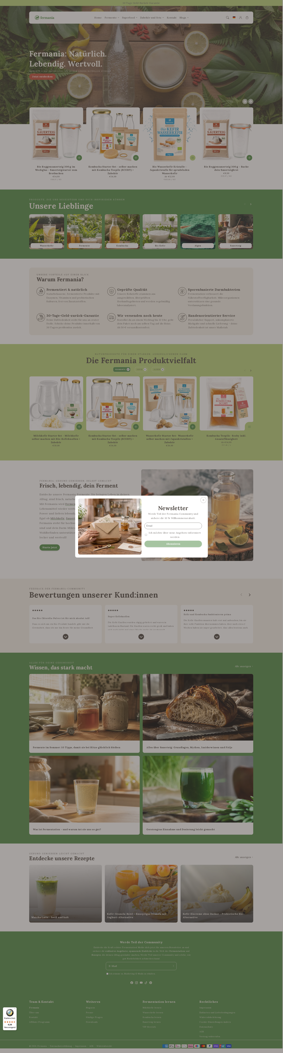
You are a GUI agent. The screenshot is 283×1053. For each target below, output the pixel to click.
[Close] (203, 500)
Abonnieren (173, 543)
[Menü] (15, 1009)
